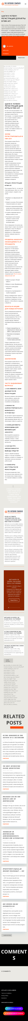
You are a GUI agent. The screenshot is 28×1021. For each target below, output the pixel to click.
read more (6, 758)
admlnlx (11, 46)
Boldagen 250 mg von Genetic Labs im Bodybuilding (11, 799)
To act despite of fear (14, 1008)
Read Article (21, 57)
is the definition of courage (14, 1013)
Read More (14, 600)
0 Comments (6, 53)
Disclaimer (4, 998)
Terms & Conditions (6, 993)
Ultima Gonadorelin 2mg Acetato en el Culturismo (13, 632)
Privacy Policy (4, 995)
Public (11, 873)
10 (19, 607)
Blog (2, 11)
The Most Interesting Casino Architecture (14, 646)
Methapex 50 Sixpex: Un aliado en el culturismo (14, 581)
